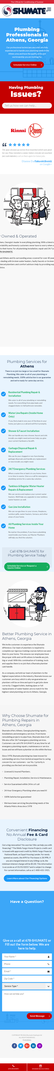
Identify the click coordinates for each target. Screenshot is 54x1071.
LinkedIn (33, 1045)
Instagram (39, 1045)
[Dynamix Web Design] (27, 1052)
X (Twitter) (20, 1045)
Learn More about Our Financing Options (27, 878)
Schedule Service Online (25, 64)
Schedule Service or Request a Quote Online (21, 566)
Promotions (27, 1040)
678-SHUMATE (36, 940)
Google (27, 1045)
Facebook (14, 1045)
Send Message (37, 1016)
